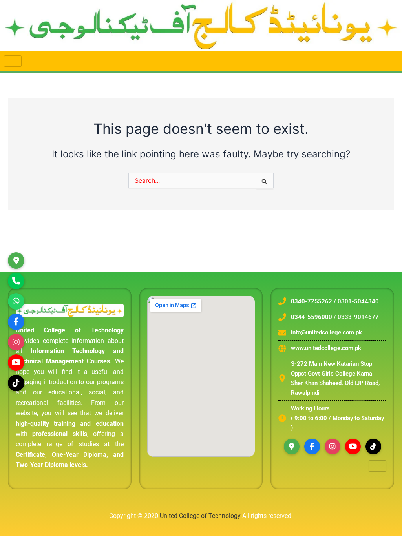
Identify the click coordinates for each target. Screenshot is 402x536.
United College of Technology (200, 516)
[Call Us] (16, 281)
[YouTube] (353, 446)
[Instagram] (16, 342)
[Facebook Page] (16, 322)
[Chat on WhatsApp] (16, 301)
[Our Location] (16, 260)
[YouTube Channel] (16, 362)
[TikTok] (16, 383)
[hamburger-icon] (13, 61)
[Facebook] (312, 446)
